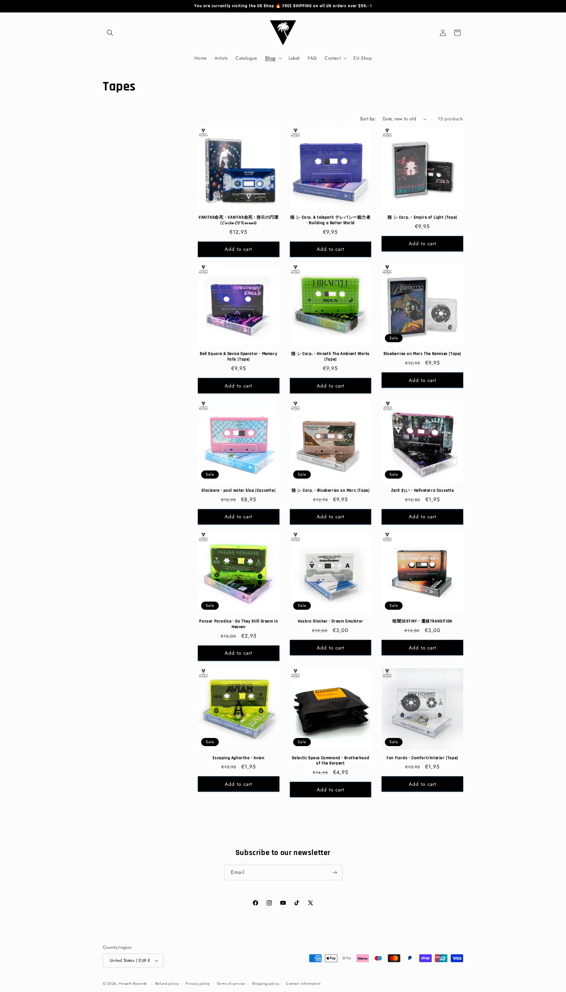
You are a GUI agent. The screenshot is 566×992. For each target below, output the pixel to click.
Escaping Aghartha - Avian (238, 758)
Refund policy (167, 983)
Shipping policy (265, 983)
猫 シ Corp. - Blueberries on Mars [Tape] (331, 490)
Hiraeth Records (133, 983)
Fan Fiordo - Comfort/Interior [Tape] (422, 758)
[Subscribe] (334, 872)
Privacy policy (198, 983)
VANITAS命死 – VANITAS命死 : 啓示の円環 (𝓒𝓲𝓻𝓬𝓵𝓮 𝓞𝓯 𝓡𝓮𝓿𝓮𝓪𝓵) (238, 220)
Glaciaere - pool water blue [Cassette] (238, 490)
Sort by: (368, 118)
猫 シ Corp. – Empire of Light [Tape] (422, 217)
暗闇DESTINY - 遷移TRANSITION (422, 621)
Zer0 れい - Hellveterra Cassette (422, 490)
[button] (110, 33)
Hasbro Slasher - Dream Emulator (330, 621)
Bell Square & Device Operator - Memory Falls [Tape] (238, 356)
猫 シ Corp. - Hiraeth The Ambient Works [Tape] (330, 356)
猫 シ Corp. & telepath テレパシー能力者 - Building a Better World (330, 220)
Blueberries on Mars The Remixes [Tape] (422, 353)
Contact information (303, 983)
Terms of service (231, 983)
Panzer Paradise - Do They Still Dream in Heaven (238, 624)
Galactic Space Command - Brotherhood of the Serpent (330, 760)
